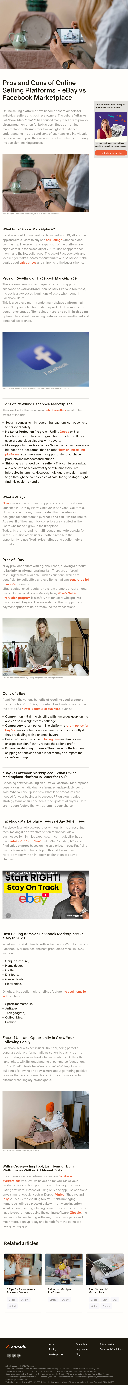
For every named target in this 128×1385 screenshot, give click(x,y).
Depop (64, 431)
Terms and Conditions (111, 1349)
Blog (78, 1354)
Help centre (82, 1349)
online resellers (55, 410)
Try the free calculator (111, 153)
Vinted (59, 1194)
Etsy (5, 1199)
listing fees (52, 739)
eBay (6, 503)
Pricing (52, 1349)
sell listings (54, 240)
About (52, 1344)
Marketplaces (56, 1354)
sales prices (28, 262)
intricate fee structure (25, 841)
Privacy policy (107, 1344)
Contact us (81, 1344)
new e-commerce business (41, 709)
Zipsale (75, 1212)
